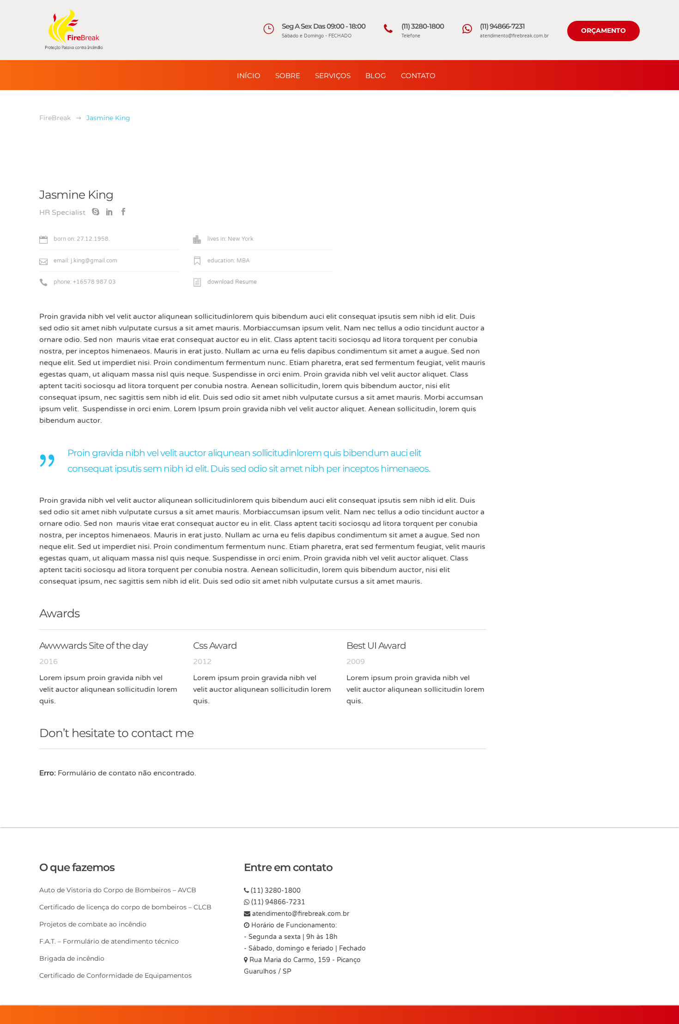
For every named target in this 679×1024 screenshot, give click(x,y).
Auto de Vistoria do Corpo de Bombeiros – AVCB (117, 890)
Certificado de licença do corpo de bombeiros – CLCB (125, 907)
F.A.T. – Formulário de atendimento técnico (109, 941)
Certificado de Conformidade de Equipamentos (115, 975)
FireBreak (55, 118)
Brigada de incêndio (71, 958)
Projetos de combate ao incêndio (92, 924)
